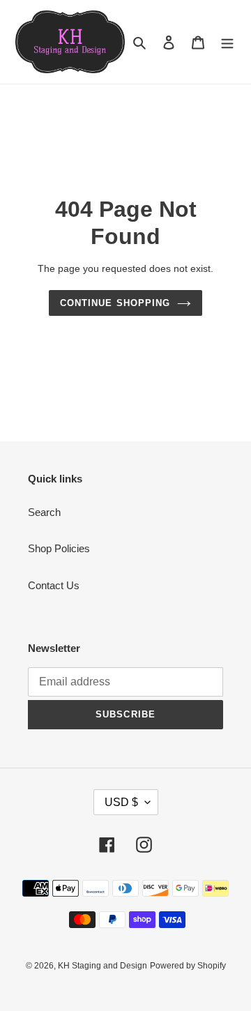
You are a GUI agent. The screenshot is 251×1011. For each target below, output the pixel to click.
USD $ (121, 802)
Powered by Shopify (188, 966)
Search (44, 512)
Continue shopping (115, 303)
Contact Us (53, 585)
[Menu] (227, 42)
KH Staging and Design (102, 966)
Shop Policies (59, 548)
